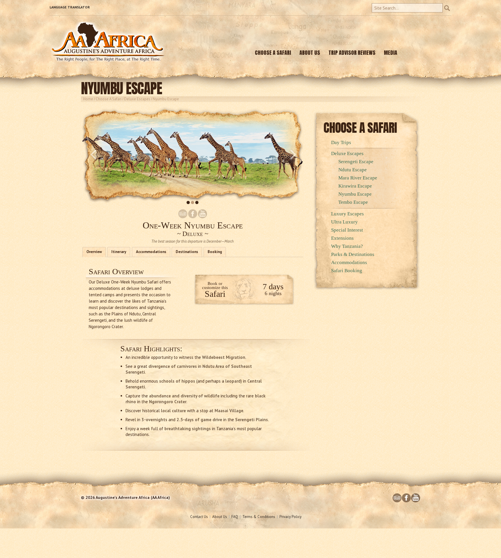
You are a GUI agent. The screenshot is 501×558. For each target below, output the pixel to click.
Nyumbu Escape (355, 194)
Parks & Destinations (352, 254)
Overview (94, 251)
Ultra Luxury (344, 222)
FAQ (234, 516)
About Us (219, 516)
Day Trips (341, 142)
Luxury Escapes (347, 214)
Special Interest (347, 230)
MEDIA (390, 53)
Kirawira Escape (355, 186)
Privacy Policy (290, 516)
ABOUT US (309, 53)
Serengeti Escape (355, 161)
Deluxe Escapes (137, 99)
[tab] (94, 252)
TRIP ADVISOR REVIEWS (351, 53)
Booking (215, 251)
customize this (215, 287)
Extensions (342, 238)
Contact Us (199, 516)
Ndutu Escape (352, 169)
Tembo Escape (353, 202)
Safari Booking (346, 270)
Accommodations (151, 251)
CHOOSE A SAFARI (273, 53)
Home (88, 99)
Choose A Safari (108, 99)
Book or (215, 283)
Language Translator (70, 7)
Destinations (187, 251)
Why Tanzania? (347, 246)
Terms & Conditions (258, 516)
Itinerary (118, 251)
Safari (215, 294)
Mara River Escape (357, 178)
